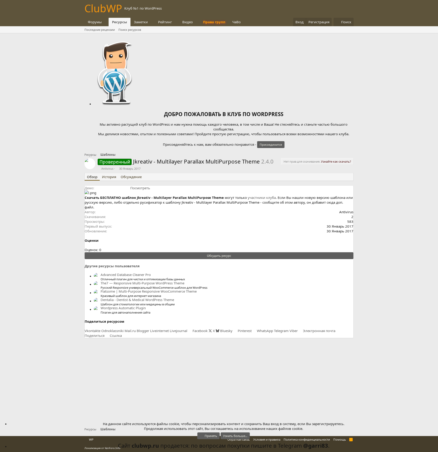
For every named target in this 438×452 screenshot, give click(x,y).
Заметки (141, 22)
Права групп (214, 22)
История (109, 176)
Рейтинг (165, 22)
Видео (187, 22)
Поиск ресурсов (129, 30)
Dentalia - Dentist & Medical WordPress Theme (137, 299)
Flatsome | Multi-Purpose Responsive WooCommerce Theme (149, 291)
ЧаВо (236, 22)
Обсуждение (131, 176)
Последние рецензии (99, 30)
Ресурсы (119, 22)
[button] (105, 22)
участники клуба (262, 197)
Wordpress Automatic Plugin (123, 308)
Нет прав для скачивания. (317, 161)
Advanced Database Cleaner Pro (126, 274)
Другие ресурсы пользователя (112, 266)
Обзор (92, 176)
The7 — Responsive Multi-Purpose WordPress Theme (142, 283)
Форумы (95, 22)
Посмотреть (140, 188)
